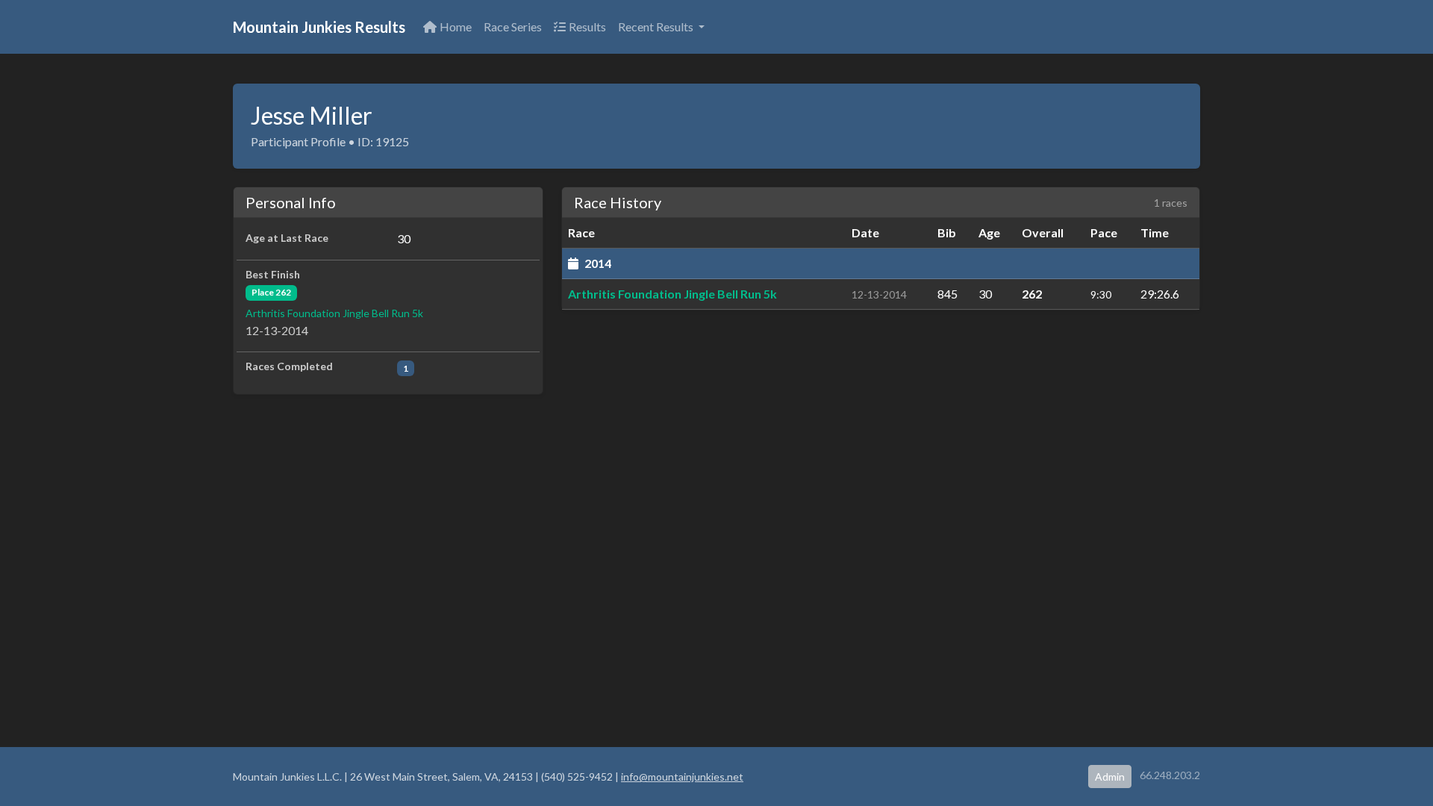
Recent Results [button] (657, 26)
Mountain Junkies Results (319, 27)
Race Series (513, 26)
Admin (1110, 776)
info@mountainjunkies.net (682, 776)
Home (456, 26)
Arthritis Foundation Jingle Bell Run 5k (334, 313)
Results (587, 26)
